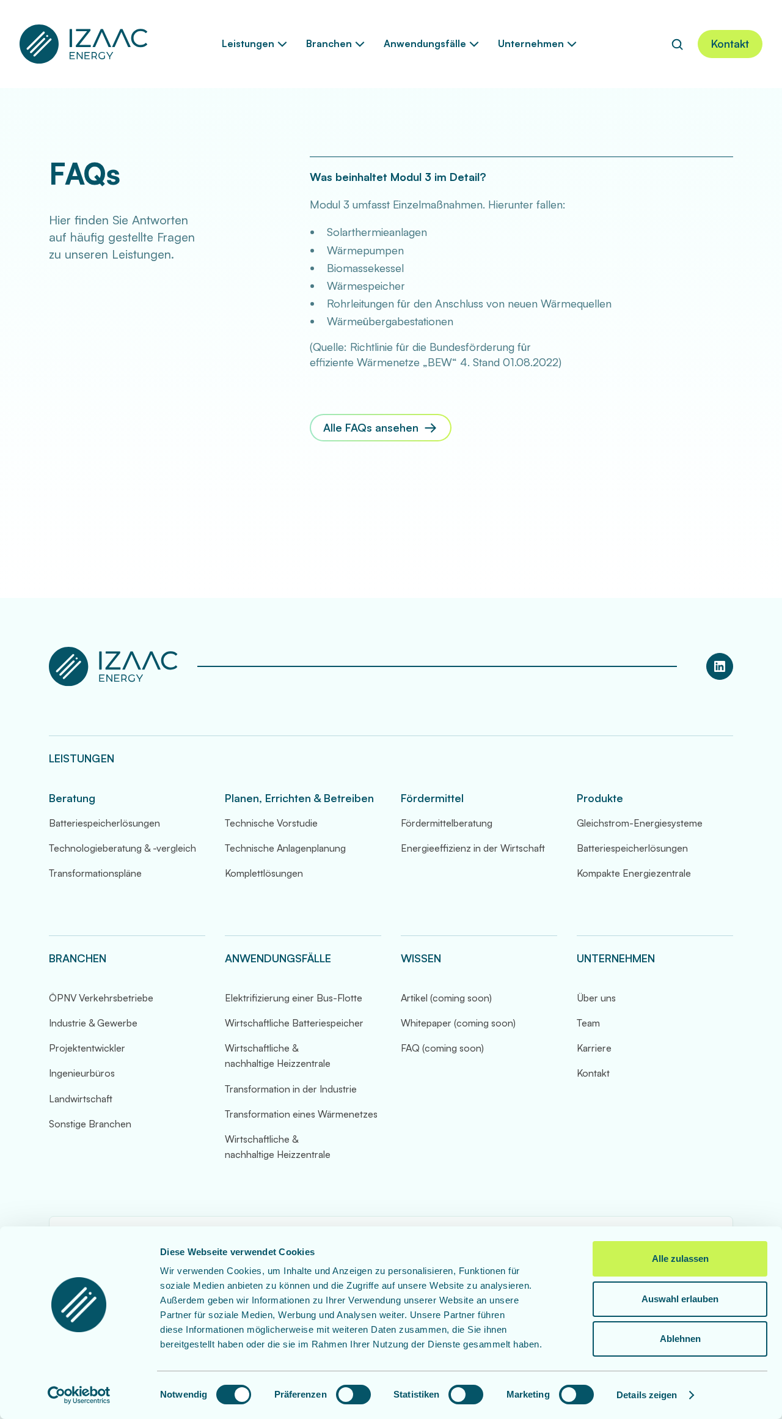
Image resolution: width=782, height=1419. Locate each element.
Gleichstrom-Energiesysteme (640, 823)
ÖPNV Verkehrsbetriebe (101, 998)
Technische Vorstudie (271, 823)
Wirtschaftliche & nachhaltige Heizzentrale (278, 1055)
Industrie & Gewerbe (93, 1023)
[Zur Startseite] (84, 44)
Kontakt (593, 1073)
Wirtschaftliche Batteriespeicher (294, 1023)
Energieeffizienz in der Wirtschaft (473, 848)
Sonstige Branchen (90, 1124)
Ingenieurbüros (82, 1073)
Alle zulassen (680, 1258)
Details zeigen (646, 1395)
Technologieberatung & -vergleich (122, 848)
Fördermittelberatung (446, 823)
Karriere (594, 1048)
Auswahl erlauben (679, 1299)
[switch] (353, 1394)
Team (588, 1023)
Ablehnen (680, 1338)
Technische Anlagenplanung (285, 848)
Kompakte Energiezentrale (634, 873)
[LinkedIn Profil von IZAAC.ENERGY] (719, 666)
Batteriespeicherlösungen (104, 823)
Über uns (596, 998)
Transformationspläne (95, 873)
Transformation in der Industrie (291, 1089)
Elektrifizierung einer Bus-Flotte (293, 998)
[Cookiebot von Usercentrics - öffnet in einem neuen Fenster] (79, 1395)
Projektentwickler (87, 1048)
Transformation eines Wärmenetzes (301, 1114)
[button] (254, 44)
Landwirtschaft (80, 1099)
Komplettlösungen (264, 873)
